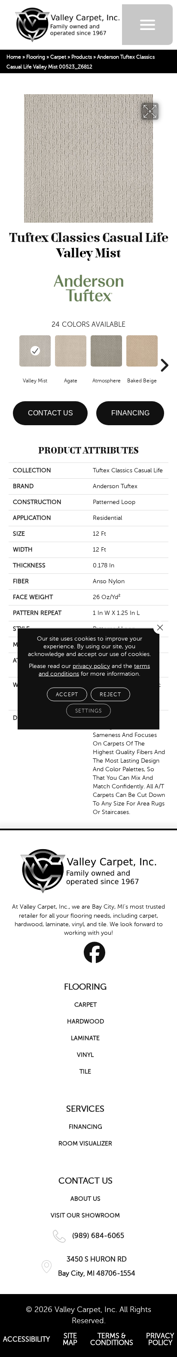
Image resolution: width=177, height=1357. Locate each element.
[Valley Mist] (35, 351)
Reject (110, 694)
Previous (12, 352)
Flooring (35, 57)
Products (81, 57)
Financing (130, 413)
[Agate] (70, 351)
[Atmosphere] (106, 351)
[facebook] (94, 952)
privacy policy (91, 665)
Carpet (58, 57)
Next (164, 352)
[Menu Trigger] (147, 24)
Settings (88, 710)
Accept (67, 694)
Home (13, 57)
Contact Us (50, 413)
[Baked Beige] (142, 351)
